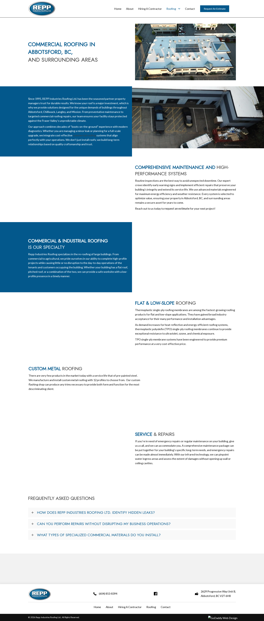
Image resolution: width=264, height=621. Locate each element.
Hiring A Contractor (130, 607)
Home (97, 607)
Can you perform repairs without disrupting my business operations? (104, 523)
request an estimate (176, 208)
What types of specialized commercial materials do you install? (99, 535)
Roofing (151, 607)
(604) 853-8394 (108, 593)
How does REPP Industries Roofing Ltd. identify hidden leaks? (96, 512)
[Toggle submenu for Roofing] (179, 8)
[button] (132, 512)
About (109, 607)
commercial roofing (84, 135)
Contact (165, 607)
